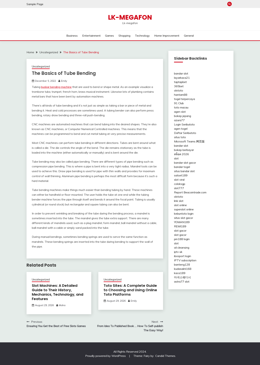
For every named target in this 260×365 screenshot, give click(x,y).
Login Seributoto (184, 124)
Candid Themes (165, 356)
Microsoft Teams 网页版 (189, 141)
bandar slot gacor (185, 162)
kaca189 (179, 273)
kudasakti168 (182, 269)
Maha (62, 305)
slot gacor (180, 230)
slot (176, 158)
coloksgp (179, 184)
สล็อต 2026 (181, 154)
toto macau (181, 107)
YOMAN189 (182, 222)
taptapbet (180, 82)
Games (109, 35)
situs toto (180, 137)
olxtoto (178, 90)
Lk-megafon (130, 17)
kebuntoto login (183, 213)
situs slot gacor (183, 218)
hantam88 (180, 94)
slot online (180, 205)
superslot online (184, 209)
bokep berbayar (184, 150)
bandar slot (181, 73)
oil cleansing (181, 247)
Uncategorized (41, 66)
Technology (142, 35)
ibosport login (182, 256)
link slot (178, 201)
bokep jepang (182, 116)
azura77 (179, 120)
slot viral (179, 179)
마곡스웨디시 (182, 277)
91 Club (179, 103)
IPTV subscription (185, 260)
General (189, 35)
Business (72, 35)
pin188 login (182, 239)
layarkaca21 (182, 77)
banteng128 (182, 264)
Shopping (124, 35)
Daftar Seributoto (185, 133)
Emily (64, 80)
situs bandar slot (184, 171)
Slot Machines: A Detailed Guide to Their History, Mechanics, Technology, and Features (57, 292)
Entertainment (91, 35)
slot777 (179, 188)
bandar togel (182, 167)
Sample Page (35, 4)
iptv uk (178, 252)
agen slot (180, 111)
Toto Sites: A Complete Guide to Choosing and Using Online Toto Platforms (130, 290)
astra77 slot (181, 281)
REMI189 (180, 226)
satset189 (180, 175)
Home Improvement (166, 35)
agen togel (180, 128)
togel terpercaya (184, 99)
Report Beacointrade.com (190, 192)
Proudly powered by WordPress (105, 356)
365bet (179, 86)
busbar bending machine (56, 87)
